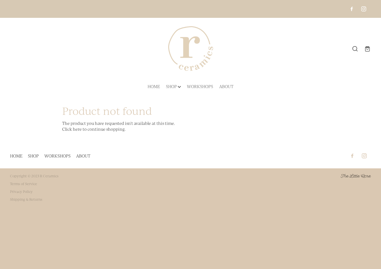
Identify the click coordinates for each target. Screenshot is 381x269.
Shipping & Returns (26, 199)
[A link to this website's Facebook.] (351, 9)
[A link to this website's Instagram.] (363, 9)
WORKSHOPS (200, 86)
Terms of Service (23, 183)
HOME (154, 86)
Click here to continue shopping (93, 129)
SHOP (172, 86)
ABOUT (226, 86)
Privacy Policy (21, 191)
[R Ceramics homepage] (190, 48)
